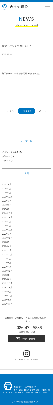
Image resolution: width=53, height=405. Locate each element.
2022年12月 (7, 238)
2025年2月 (6, 209)
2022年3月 (6, 250)
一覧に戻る (26, 111)
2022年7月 (6, 242)
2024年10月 (7, 217)
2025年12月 (7, 197)
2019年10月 (7, 287)
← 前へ (10, 111)
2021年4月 (6, 267)
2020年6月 (6, 279)
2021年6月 (6, 263)
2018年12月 (7, 296)
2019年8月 (6, 292)
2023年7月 (6, 234)
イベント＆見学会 (10, 152)
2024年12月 (7, 213)
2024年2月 (6, 226)
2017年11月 (7, 304)
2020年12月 (7, 271)
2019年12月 (7, 283)
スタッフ (6, 160)
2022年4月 (6, 246)
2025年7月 (6, 201)
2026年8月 (6, 184)
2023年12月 (7, 230)
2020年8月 (6, 275)
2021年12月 (7, 254)
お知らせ (6, 156)
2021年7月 (6, 259)
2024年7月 (6, 221)
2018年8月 (6, 300)
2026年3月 (6, 193)
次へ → (42, 111)
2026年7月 (6, 188)
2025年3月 (6, 205)
